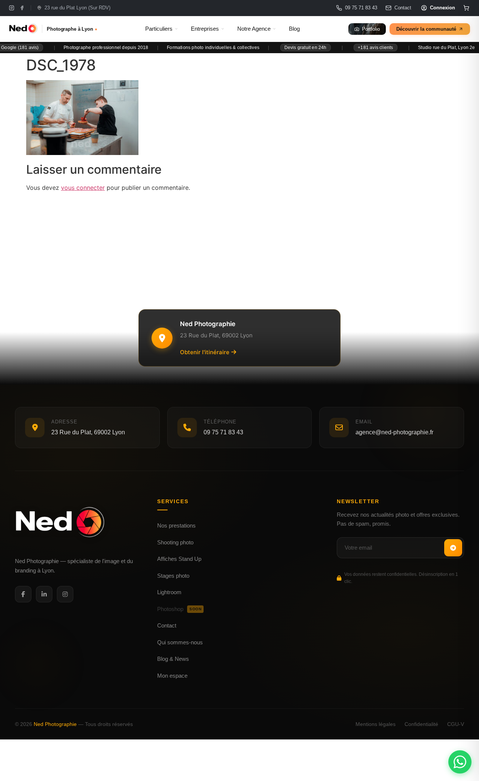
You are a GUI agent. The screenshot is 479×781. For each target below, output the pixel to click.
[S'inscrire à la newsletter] (453, 548)
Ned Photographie (55, 724)
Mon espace (172, 675)
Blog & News (173, 659)
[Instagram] (11, 7)
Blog (294, 29)
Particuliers (159, 29)
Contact (166, 625)
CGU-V (455, 724)
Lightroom (169, 592)
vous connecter (83, 187)
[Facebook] (22, 7)
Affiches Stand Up (179, 559)
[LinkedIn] (44, 594)
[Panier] (466, 7)
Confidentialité (421, 724)
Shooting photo (175, 542)
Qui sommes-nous (180, 642)
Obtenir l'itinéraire (204, 352)
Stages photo (173, 575)
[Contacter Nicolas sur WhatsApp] (460, 762)
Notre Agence (254, 29)
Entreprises (205, 29)
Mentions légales (376, 724)
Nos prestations (176, 525)
